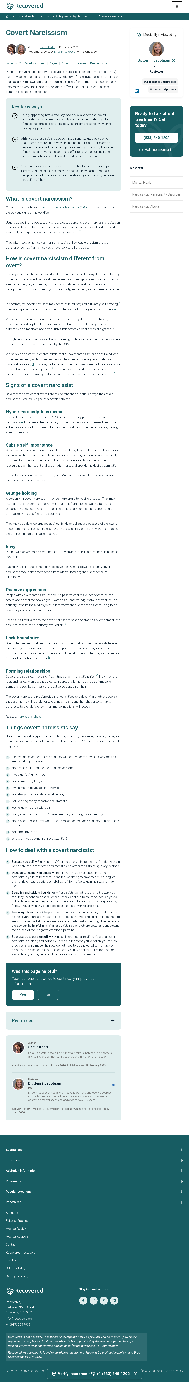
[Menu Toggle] (177, 6)
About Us (12, 1213)
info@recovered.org (19, 1318)
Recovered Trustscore (20, 1252)
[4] (49, 657)
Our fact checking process (160, 81)
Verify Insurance (72, 1374)
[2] (32, 364)
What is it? (14, 63)
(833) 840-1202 (156, 137)
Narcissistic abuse (29, 716)
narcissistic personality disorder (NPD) (62, 207)
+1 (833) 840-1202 (113, 1374)
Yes (23, 995)
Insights (11, 1260)
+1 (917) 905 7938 (18, 1324)
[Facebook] (83, 1301)
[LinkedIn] (137, 90)
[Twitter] (104, 1301)
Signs (54, 63)
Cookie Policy (174, 1371)
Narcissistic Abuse (146, 206)
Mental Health (142, 182)
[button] (156, 149)
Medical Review (16, 1228)
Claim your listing (17, 1276)
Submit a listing (16, 1268)
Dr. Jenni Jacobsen (65, 51)
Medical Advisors (17, 1236)
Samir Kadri (47, 47)
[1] (80, 231)
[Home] (8, 16)
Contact (11, 1244)
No (48, 995)
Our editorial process (163, 89)
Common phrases (74, 63)
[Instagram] (94, 1301)
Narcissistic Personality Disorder (156, 194)
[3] (52, 368)
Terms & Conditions (149, 1371)
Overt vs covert (36, 63)
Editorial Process (17, 1220)
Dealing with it (99, 63)
